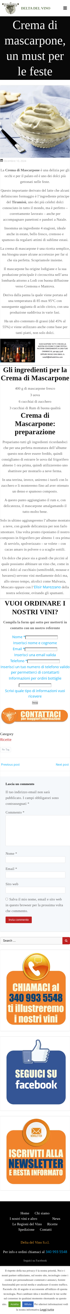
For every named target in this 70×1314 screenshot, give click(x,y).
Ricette (5, 739)
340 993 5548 (56, 1251)
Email (19, 648)
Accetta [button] (14, 1304)
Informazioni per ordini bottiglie (35, 678)
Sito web (12, 884)
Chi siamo (42, 1213)
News (56, 1219)
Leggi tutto (47, 1309)
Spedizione (26, 1229)
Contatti (46, 1229)
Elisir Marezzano (47, 587)
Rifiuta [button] (27, 1304)
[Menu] (65, 8)
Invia (35, 702)
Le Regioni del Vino (27, 1224)
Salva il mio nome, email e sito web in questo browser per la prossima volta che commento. (34, 905)
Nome (18, 636)
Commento (15, 812)
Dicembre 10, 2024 (15, 161)
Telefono (18, 660)
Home (24, 1213)
